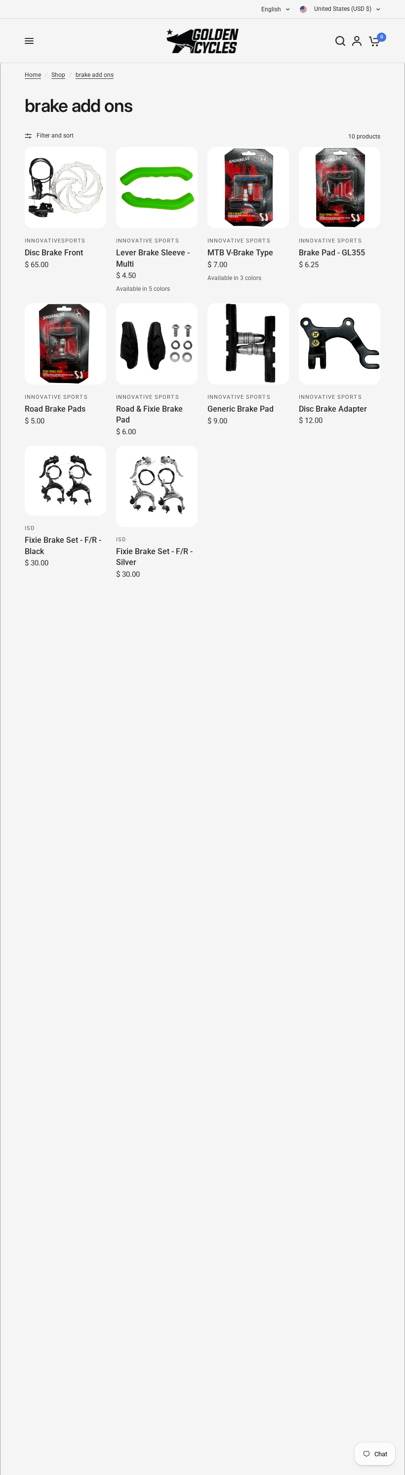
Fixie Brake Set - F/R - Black (63, 545)
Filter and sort (55, 135)
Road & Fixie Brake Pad (149, 414)
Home (33, 74)
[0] (372, 41)
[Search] (340, 41)
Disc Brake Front (54, 252)
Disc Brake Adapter (333, 409)
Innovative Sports (147, 241)
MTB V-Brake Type (240, 252)
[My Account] (357, 41)
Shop (58, 74)
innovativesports (55, 241)
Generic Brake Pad (240, 409)
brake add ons (95, 74)
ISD (30, 528)
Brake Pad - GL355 (332, 252)
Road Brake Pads (55, 409)
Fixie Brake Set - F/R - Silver (154, 557)
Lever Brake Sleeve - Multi (153, 258)
